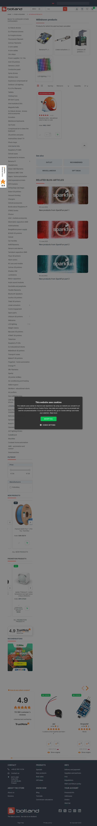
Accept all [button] (48, 419)
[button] (48, 424)
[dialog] (48, 413)
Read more (53, 413)
